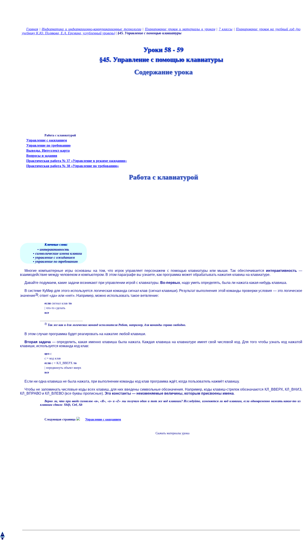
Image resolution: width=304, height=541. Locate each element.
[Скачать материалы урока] (170, 437)
